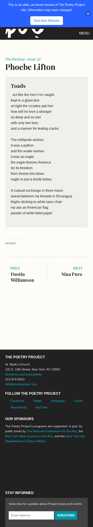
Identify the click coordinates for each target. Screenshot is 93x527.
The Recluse (15, 59)
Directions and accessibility (23, 374)
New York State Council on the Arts (29, 436)
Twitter (37, 401)
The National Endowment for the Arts (52, 431)
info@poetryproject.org (21, 384)
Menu (84, 33)
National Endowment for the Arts (17, 457)
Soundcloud (18, 407)
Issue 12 (34, 59)
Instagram (58, 401)
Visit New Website (46, 20)
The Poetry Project (23, 33)
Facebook (17, 401)
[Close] (88, 13)
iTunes (78, 401)
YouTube (41, 407)
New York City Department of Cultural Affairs (17, 475)
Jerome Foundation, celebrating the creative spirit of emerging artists (45, 457)
